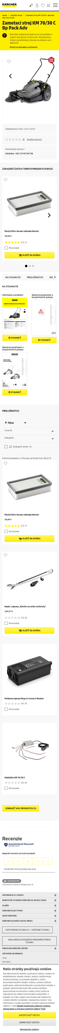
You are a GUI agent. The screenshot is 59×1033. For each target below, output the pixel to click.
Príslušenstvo (35, 277)
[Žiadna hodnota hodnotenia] (14, 139)
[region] (29, 998)
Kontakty (6, 962)
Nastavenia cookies (29, 1029)
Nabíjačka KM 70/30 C (15, 777)
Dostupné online (22, 446)
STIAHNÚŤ (15, 338)
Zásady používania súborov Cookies (34, 1006)
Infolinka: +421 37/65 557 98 (19, 153)
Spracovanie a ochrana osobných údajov (21, 1009)
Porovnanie (14, 248)
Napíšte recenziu (34, 139)
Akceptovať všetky (29, 1015)
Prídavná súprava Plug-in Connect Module (24, 698)
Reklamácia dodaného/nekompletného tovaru (29, 941)
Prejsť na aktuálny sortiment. (24, 47)
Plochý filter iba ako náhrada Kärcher (22, 231)
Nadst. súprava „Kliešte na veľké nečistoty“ (25, 606)
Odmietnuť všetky (29, 1022)
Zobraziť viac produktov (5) (20, 808)
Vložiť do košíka (31, 255)
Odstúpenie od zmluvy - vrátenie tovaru (27, 930)
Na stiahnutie (13, 277)
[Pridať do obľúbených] (9, 61)
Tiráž (4, 958)
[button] (10, 76)
